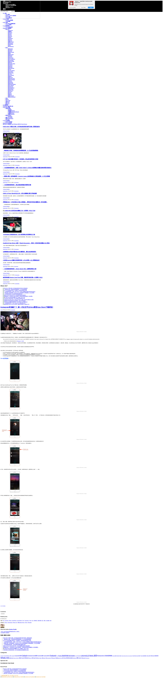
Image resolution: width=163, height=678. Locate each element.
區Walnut (10, 94)
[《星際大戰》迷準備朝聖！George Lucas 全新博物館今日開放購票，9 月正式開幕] (18, 292)
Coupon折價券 (18, 655)
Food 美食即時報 (6, 25)
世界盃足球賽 (8, 108)
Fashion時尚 (47, 655)
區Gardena (10, 66)
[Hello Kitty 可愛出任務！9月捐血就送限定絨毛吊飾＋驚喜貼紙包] (15, 288)
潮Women (43, 658)
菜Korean (10, 39)
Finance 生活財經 (6, 120)
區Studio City (10, 90)
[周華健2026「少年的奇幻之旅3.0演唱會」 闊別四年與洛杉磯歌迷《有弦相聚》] (18, 296)
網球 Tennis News (9, 117)
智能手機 (39, 620)
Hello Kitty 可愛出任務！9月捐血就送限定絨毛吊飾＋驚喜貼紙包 (21, 126)
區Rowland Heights (12, 84)
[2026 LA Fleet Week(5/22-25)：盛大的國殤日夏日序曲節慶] (14, 295)
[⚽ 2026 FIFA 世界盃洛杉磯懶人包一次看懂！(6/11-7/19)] (14, 297)
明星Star (37, 658)
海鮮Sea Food (11, 41)
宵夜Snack (8, 101)
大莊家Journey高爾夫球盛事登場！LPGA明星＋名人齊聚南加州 (21, 260)
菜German (10, 36)
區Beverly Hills (11, 52)
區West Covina (11, 95)
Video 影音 (149, 655)
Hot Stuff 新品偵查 (9, 27)
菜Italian (9, 37)
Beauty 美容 (9, 655)
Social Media (19, 620)
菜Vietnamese (11, 46)
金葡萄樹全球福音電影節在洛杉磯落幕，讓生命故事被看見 (19, 251)
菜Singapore (10, 43)
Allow (91, 7)
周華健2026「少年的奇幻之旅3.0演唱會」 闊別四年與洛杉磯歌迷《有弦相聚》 (25, 202)
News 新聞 (93, 655)
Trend (30, 620)
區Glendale (10, 67)
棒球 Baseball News (9, 118)
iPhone (10, 620)
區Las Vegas (10, 71)
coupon (13, 655)
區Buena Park (10, 54)
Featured (53, 655)
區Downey (10, 62)
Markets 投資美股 (9, 121)
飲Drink (7, 99)
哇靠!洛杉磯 (4, 675)
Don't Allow (83, 7)
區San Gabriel (11, 85)
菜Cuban (10, 33)
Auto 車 (5, 655)
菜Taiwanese (10, 44)
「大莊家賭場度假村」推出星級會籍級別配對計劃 (17, 184)
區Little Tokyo (11, 72)
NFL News (8, 119)
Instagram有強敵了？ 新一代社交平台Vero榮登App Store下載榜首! (27, 307)
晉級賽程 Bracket (11, 110)
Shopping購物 (114, 655)
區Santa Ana (10, 86)
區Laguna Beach (11, 70)
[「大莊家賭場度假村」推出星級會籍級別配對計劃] (12, 293)
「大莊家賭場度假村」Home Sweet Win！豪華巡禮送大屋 (19, 269)
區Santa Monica (11, 87)
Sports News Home (125, 655)
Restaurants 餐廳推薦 (7, 28)
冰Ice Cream (8, 100)
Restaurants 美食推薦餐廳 (104, 655)
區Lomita (10, 74)
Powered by (71, 7)
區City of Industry (11, 59)
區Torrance (10, 91)
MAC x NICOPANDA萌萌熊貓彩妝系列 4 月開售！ (10, 631)
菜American (10, 30)
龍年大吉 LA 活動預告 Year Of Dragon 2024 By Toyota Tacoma (15, 124)
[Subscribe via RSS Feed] (7, 676)
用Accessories (48, 658)
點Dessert (7, 103)
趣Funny (79, 658)
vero (32, 620)
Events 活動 (5, 22)
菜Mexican (10, 40)
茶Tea (7, 98)
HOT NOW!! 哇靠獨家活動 (10, 23)
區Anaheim (10, 49)
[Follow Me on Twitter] (18, 676)
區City (7, 47)
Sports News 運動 (6, 107)
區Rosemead (10, 83)
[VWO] (74, 7)
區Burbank (10, 55)
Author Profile (12, 629)
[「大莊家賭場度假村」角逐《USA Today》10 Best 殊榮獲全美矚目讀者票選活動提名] (19, 291)
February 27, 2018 (20, 341)
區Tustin (9, 92)
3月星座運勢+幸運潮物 (5, 632)
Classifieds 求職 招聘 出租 (8, 106)
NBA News (10, 116)
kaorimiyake (5, 132)
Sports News (119, 655)
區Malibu (10, 76)
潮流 (44, 620)
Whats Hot (15, 622)
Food (57, 655)
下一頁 (3, 605)
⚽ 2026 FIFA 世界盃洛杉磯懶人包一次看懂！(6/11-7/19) (19, 210)
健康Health (11, 658)
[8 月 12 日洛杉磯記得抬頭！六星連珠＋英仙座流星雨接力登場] (15, 290)
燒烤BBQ (10, 31)
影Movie (27, 658)
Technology (27, 620)
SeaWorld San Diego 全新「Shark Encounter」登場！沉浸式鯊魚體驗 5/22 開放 (26, 243)
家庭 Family (21, 658)
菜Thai (9, 45)
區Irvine (9, 69)
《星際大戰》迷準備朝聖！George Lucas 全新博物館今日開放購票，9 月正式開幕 (26, 176)
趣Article (74, 658)
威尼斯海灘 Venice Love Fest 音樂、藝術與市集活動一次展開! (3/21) (23, 277)
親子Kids (64, 658)
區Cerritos (10, 56)
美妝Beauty (58, 658)
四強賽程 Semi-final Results (13, 111)
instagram (6, 620)
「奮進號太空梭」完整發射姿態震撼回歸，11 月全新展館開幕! (20, 150)
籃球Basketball (8, 115)
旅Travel (34, 658)
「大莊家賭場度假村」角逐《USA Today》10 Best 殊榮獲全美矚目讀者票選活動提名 (27, 167)
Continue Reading (6, 154)
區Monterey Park (11, 78)
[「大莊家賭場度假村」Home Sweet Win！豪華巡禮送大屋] (14, 303)
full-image (72, 655)
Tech (23, 620)
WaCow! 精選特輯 (154, 655)
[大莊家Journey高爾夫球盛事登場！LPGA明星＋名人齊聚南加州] (15, 301)
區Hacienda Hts (11, 68)
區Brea (9, 53)
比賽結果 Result (11, 113)
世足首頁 (9, 109)
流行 (42, 620)
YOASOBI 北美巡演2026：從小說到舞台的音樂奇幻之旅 (19, 234)
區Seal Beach (10, 88)
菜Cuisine (7, 29)
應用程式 (35, 620)
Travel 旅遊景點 (143, 655)
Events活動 (40, 655)
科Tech (26, 622)
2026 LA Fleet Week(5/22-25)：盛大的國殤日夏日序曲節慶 (20, 193)
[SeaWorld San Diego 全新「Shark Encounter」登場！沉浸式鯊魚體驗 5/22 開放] (18, 299)
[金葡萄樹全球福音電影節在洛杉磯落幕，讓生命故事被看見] (14, 300)
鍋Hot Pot (7, 102)
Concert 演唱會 (8, 24)
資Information (69, 658)
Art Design (2, 655)
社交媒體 (47, 620)
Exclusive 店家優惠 (9, 20)
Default (24, 655)
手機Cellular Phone (20, 622)
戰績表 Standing (11, 114)
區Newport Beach (11, 79)
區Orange (10, 80)
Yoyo (1, 309)
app (3, 620)
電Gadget (30, 622)
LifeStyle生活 (10, 622)
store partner (130, 655)
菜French (10, 35)
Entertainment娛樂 (32, 655)
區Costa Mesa (10, 60)
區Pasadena (10, 82)
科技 (50, 620)
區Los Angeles (11, 75)
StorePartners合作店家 (7, 122)
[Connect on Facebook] (29, 676)
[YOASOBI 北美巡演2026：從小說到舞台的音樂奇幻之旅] (14, 298)
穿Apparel (53, 658)
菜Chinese (10, 32)
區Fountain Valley (11, 63)
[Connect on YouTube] (40, 676)
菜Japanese (10, 38)
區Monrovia (10, 77)
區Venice (10, 93)
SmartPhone (14, 620)
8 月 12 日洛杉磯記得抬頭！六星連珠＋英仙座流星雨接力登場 (20, 159)
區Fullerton (10, 64)
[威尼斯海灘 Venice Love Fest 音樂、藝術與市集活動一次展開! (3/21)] (16, 304)
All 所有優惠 (8, 21)
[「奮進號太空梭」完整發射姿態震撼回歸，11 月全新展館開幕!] (15, 289)
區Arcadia (10, 51)
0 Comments (17, 132)
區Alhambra (10, 48)
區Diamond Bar (11, 61)
